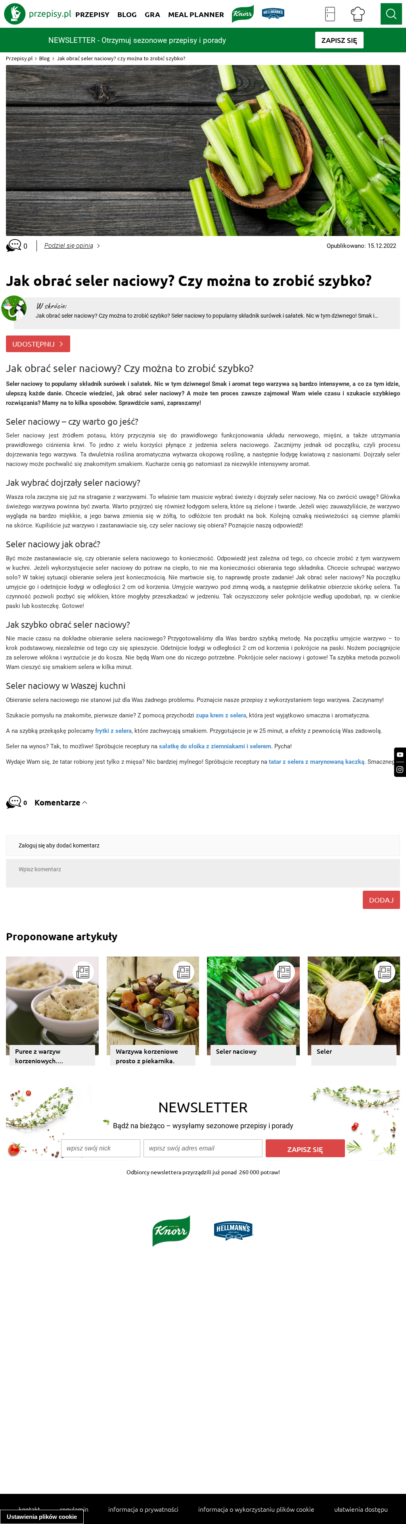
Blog (44, 58)
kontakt (29, 1509)
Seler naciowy (236, 1051)
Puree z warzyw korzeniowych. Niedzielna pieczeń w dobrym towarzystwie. (47, 1056)
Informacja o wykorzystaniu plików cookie (256, 1509)
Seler (324, 1051)
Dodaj (381, 899)
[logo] (37, 14)
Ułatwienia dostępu (361, 1509)
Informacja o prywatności (143, 1509)
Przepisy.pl (19, 58)
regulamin (74, 1509)
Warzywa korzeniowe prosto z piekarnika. (147, 1056)
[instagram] (400, 769)
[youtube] (400, 755)
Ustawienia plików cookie (42, 1516)
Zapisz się (305, 1149)
